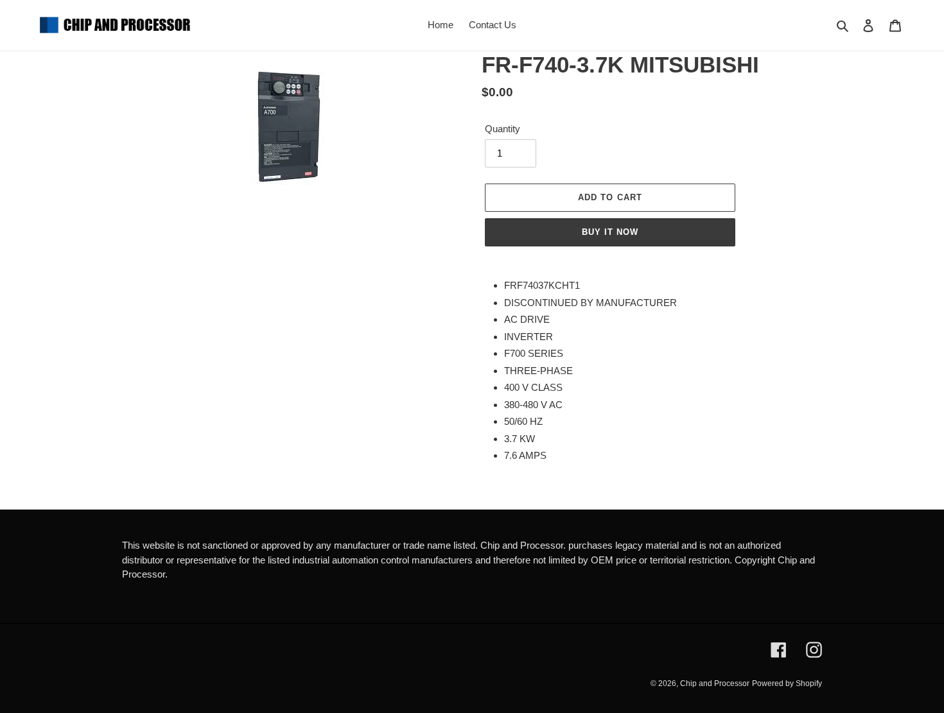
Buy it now (610, 232)
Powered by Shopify (787, 683)
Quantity (502, 128)
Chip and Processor (714, 683)
